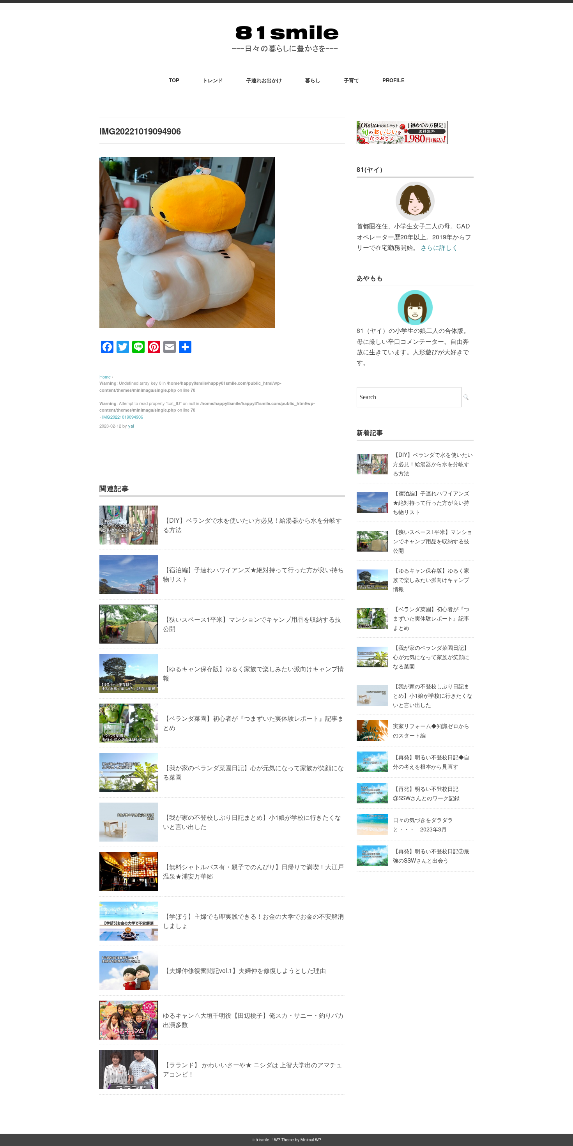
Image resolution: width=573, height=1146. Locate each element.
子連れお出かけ (264, 80)
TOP (174, 80)
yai (131, 426)
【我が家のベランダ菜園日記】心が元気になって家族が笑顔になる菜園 (431, 657)
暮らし (312, 80)
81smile (262, 1139)
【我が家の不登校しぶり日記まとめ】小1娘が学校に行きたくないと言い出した (432, 695)
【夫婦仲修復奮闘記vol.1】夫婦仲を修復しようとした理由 (244, 970)
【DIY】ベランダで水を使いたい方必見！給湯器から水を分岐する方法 (433, 464)
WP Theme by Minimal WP (297, 1139)
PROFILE (393, 80)
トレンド (213, 80)
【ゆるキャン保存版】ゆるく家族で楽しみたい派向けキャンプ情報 (431, 579)
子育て (351, 80)
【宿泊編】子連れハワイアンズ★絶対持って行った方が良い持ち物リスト (431, 502)
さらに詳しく (439, 247)
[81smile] (286, 23)
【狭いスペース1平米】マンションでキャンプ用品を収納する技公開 (432, 541)
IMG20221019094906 (122, 417)
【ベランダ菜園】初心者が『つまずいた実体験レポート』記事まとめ (431, 618)
